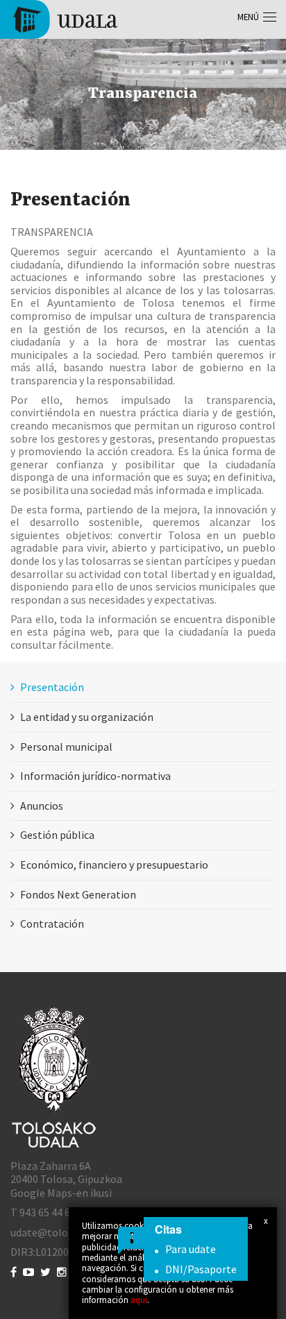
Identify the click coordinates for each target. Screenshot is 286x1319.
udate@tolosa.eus (53, 1232)
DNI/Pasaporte (201, 1269)
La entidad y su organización (86, 717)
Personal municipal (66, 747)
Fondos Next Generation (78, 894)
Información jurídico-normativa (95, 776)
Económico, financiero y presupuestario (114, 864)
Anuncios (41, 805)
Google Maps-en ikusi (61, 1193)
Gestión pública (57, 835)
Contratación (52, 923)
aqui (139, 1299)
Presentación (52, 687)
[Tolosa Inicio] (64, 18)
